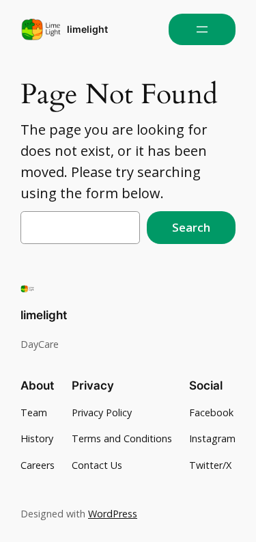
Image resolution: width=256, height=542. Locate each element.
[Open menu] (202, 29)
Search (191, 227)
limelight (87, 29)
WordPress (112, 513)
